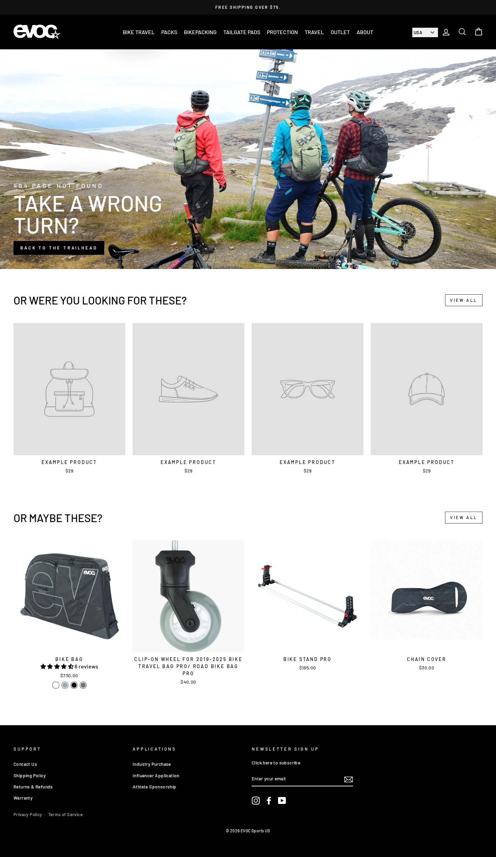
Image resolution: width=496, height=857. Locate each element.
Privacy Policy (27, 814)
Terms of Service (65, 814)
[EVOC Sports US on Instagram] (256, 801)
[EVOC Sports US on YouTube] (282, 801)
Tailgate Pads (241, 32)
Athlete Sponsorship (154, 786)
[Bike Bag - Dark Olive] (83, 685)
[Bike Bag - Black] (74, 685)
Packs (169, 32)
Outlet (340, 32)
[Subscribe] (348, 779)
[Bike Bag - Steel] (65, 685)
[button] (57, 666)
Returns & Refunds (33, 786)
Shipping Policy (29, 775)
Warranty (22, 798)
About (365, 32)
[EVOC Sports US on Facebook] (269, 801)
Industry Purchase (152, 764)
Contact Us (25, 764)
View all (463, 300)
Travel (314, 32)
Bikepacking (200, 32)
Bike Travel (139, 32)
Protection (282, 32)
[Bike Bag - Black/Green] (56, 685)
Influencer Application (156, 775)
